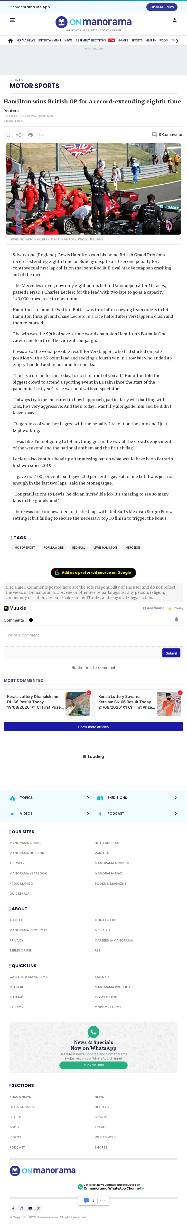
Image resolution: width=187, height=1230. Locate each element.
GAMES (123, 40)
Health (15, 1117)
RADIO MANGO (21, 883)
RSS (98, 950)
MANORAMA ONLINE (25, 843)
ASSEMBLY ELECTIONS (95, 40)
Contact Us (105, 920)
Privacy (16, 940)
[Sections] (12, 20)
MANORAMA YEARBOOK (28, 873)
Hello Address (107, 843)
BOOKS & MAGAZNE (110, 883)
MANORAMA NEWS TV (112, 863)
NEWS (69, 40)
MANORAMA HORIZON (27, 853)
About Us (17, 920)
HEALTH (151, 40)
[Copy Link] (42, 134)
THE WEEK (17, 863)
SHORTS (101, 1147)
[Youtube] (30, 1208)
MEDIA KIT (102, 930)
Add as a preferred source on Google (96, 572)
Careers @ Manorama (114, 940)
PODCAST (17, 1147)
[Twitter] (38, 1208)
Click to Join (94, 1065)
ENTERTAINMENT (49, 40)
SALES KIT (102, 976)
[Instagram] (21, 1208)
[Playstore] (25, 1186)
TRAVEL (100, 1127)
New (111, 40)
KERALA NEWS (26, 40)
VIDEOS (15, 1137)
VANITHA (102, 853)
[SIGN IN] (174, 20)
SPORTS (137, 40)
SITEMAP (16, 997)
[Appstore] (59, 1186)
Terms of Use (20, 950)
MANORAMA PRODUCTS (28, 930)
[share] (18, 134)
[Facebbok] (13, 1208)
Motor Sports (34, 85)
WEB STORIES (105, 1137)
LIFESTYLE (102, 1107)
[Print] (30, 134)
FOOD (14, 1127)
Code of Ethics (108, 1007)
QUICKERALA (19, 893)
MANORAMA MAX (108, 873)
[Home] (10, 40)
